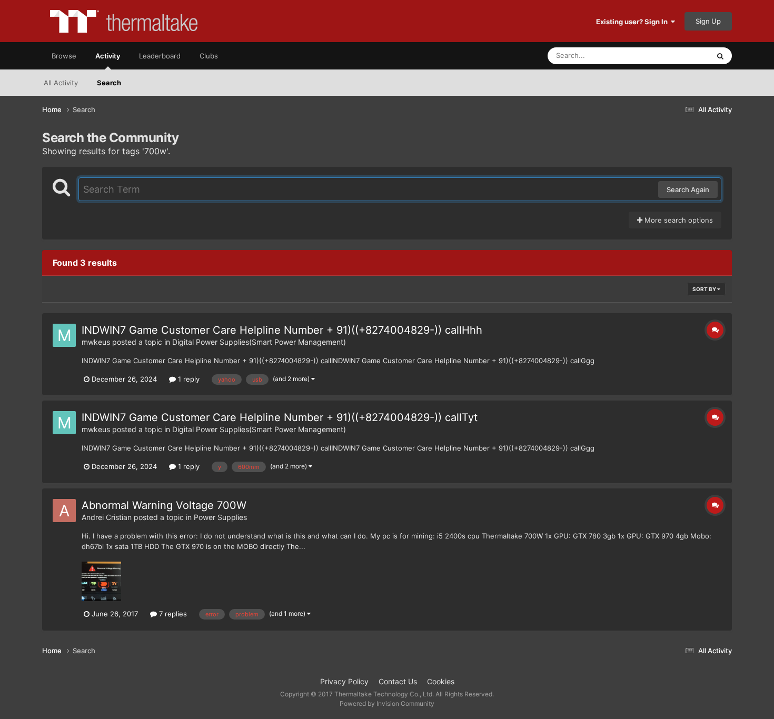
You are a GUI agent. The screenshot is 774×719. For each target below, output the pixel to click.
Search (109, 82)
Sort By (704, 289)
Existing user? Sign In (633, 21)
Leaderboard (160, 56)
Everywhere (676, 55)
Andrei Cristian (107, 517)
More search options (677, 220)
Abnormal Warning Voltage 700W (164, 505)
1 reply (188, 379)
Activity (107, 56)
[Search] (720, 55)
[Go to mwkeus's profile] (64, 335)
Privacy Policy (344, 681)
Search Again (688, 189)
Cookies (440, 681)
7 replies (172, 614)
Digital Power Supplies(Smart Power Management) (259, 341)
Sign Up (708, 21)
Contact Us (398, 681)
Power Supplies (220, 517)
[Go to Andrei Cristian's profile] (64, 510)
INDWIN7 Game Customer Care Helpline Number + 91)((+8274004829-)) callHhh (282, 330)
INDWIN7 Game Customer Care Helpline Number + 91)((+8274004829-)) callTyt (280, 417)
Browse (64, 56)
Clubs (209, 56)
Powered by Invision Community (387, 703)
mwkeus (96, 341)
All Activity (61, 82)
